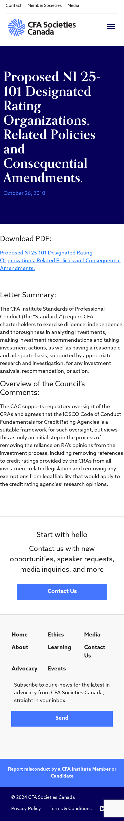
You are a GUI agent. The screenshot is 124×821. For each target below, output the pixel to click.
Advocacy (24, 669)
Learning (59, 648)
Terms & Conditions (71, 809)
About (20, 648)
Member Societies (44, 6)
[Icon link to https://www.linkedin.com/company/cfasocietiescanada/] (103, 808)
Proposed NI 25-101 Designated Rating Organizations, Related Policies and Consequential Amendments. (60, 261)
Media (73, 6)
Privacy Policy (26, 809)
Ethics (56, 635)
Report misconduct (29, 769)
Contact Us (62, 591)
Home (20, 635)
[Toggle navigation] (111, 26)
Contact (14, 6)
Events (57, 669)
